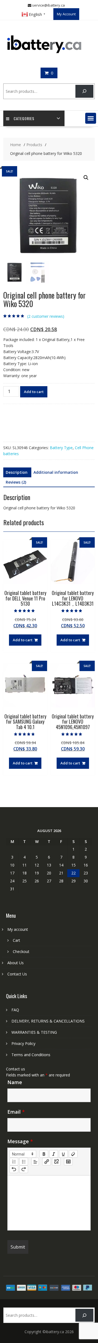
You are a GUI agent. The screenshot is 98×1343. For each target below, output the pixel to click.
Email (16, 1111)
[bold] (43, 1154)
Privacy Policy (23, 1043)
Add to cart (34, 391)
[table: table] (68, 1161)
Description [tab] (16, 472)
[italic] (53, 1154)
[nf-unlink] (56, 1161)
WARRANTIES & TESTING (34, 1032)
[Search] (84, 91)
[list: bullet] (23, 1161)
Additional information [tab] (55, 472)
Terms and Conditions (30, 1054)
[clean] (73, 1154)
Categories (24, 118)
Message (20, 1141)
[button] (90, 118)
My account (17, 929)
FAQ (15, 1009)
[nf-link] (46, 1161)
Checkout (21, 951)
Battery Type (61, 447)
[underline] (63, 1154)
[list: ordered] (14, 1161)
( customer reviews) (45, 316)
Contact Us (17, 974)
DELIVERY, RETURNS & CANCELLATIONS (48, 1021)
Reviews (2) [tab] (16, 482)
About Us (15, 962)
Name (14, 1082)
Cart (16, 940)
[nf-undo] (14, 1169)
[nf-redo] (23, 1169)
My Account (66, 13)
